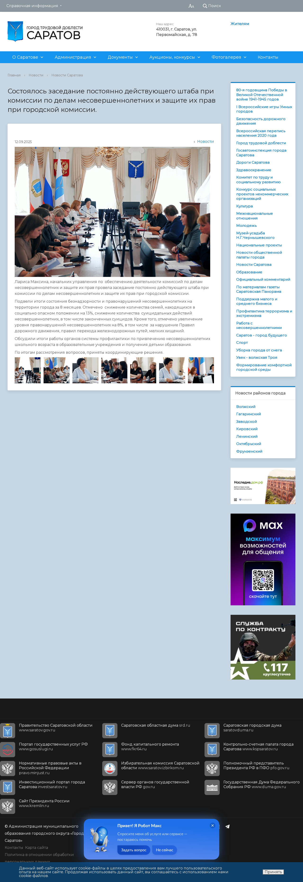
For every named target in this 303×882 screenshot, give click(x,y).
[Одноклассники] (219, 826)
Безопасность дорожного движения (260, 121)
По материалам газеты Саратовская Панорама (258, 289)
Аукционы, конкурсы (172, 57)
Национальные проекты (259, 245)
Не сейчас (164, 850)
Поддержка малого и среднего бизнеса (256, 301)
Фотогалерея (226, 57)
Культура (244, 206)
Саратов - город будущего (261, 335)
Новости (36, 75)
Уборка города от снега (259, 350)
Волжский (245, 406)
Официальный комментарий (263, 279)
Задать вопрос (134, 850)
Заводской (246, 421)
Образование (249, 272)
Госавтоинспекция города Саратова (261, 152)
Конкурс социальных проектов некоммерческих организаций (262, 194)
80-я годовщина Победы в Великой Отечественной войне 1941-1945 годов (261, 94)
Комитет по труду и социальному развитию (258, 179)
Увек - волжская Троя (256, 357)
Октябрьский (248, 443)
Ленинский (247, 436)
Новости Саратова (67, 75)
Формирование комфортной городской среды (264, 367)
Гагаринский (248, 414)
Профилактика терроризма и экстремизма (264, 313)
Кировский (247, 429)
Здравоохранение (253, 170)
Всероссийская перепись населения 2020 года (260, 133)
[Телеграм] (228, 826)
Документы (120, 57)
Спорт (242, 342)
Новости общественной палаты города (259, 254)
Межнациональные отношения (254, 215)
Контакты (268, 57)
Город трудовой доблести (261, 143)
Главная (14, 75)
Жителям (240, 24)
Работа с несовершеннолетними (259, 325)
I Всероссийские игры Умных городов (264, 109)
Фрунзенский (249, 451)
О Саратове (25, 57)
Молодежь (246, 225)
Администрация (73, 57)
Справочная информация (32, 6)
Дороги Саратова (253, 162)
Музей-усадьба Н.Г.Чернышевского (255, 235)
